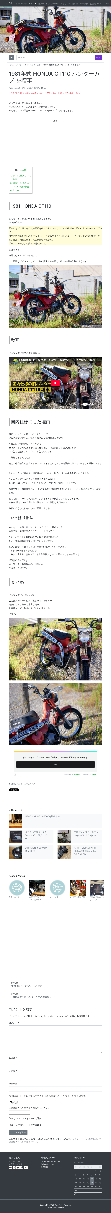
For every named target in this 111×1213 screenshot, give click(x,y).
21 (92, 1182)
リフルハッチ (21, 3)
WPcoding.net (47, 1164)
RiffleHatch (59, 1208)
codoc (94, 774)
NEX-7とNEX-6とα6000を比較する (42, 816)
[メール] (11, 1168)
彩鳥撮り (45, 1167)
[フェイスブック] (22, 1168)
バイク (32, 3)
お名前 (13, 1058)
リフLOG (7, 3)
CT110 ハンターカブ (33, 65)
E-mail (13, 1071)
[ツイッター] (18, 1168)
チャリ (63, 3)
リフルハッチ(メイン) (50, 1161)
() (25, 88)
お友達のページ (96, 3)
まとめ (14, 190)
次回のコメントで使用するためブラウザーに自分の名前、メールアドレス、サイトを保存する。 (49, 1096)
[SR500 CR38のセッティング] (98, 887)
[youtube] (26, 1168)
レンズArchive (52, 3)
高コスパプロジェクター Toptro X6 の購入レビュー (37, 835)
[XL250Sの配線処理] (78, 887)
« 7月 (76, 1194)
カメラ (41, 3)
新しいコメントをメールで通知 (26, 1118)
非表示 (23, 170)
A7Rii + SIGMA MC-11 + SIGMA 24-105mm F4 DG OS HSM (86, 851)
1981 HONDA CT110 (20, 175)
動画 (13, 179)
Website (13, 1083)
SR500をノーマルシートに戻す (26, 986)
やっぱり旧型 (21, 186)
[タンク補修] (57, 887)
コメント (14, 1022)
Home (11, 65)
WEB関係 (84, 3)
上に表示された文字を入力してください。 (29, 1107)
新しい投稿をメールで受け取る (26, 1125)
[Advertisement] (55, 142)
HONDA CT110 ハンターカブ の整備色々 (31, 997)
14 (92, 1179)
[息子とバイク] (17, 887)
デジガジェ (73, 3)
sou (44, 88)
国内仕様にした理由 (20, 183)
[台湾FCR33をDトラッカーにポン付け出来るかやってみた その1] (37, 887)
